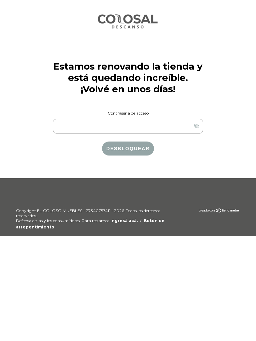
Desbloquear (128, 148)
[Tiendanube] (219, 211)
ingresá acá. (124, 220)
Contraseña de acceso (128, 113)
